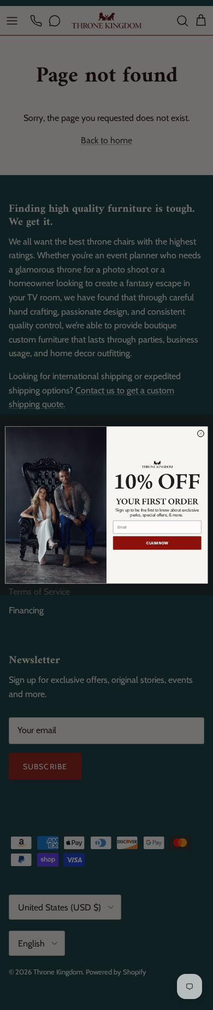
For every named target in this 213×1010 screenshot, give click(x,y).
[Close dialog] (200, 433)
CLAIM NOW (157, 543)
